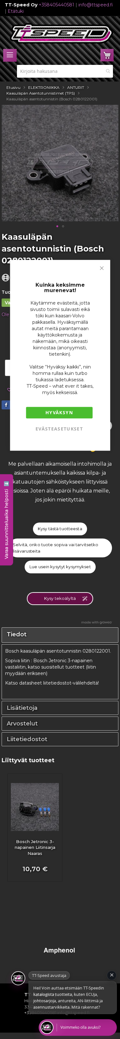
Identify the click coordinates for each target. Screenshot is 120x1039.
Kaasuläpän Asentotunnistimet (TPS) (40, 93)
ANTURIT (75, 87)
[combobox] (65, 71)
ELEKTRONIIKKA (44, 87)
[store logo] (62, 33)
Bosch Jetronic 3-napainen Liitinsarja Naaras (35, 847)
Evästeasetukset (59, 429)
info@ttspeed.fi (95, 5)
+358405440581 (56, 5)
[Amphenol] (60, 958)
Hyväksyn (59, 412)
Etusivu (13, 87)
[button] (57, 226)
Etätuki (16, 11)
